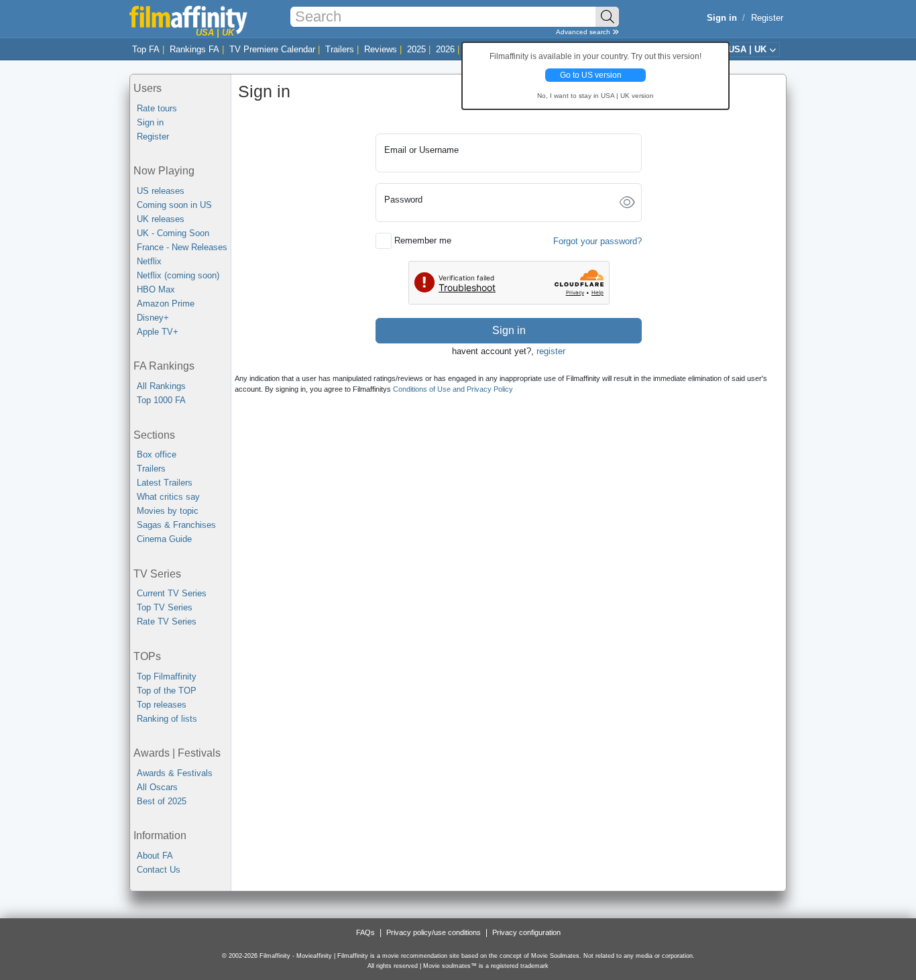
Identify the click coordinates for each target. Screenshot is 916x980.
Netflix (149, 261)
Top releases (161, 705)
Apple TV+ (157, 332)
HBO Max (156, 289)
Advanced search (584, 32)
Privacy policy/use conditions (433, 932)
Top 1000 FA (161, 400)
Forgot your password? (597, 241)
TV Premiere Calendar (272, 49)
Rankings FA (194, 49)
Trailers (339, 49)
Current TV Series (172, 593)
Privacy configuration (526, 932)
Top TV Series (164, 607)
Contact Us (158, 870)
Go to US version (591, 75)
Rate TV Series (166, 621)
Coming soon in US (174, 205)
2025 (416, 49)
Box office (156, 454)
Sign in (150, 122)
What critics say (168, 497)
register (550, 351)
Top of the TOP (166, 691)
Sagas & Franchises (176, 525)
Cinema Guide (164, 539)
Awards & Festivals (175, 773)
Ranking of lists (167, 719)
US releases (160, 191)
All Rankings (161, 386)
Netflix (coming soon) (178, 275)
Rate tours (157, 108)
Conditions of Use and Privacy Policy (453, 389)
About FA (155, 856)
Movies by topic (167, 511)
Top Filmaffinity (166, 676)
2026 (445, 49)
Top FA (146, 49)
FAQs (365, 932)
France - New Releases (182, 247)
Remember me (422, 240)
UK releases (160, 219)
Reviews (380, 49)
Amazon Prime (165, 303)
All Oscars (157, 787)
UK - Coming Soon (173, 233)
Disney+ (153, 318)
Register (767, 18)
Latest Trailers (164, 483)
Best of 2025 (161, 801)
